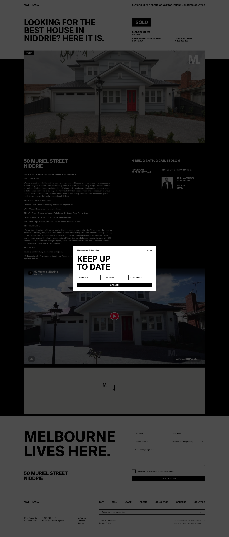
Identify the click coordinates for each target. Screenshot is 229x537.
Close (149, 250)
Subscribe (115, 285)
